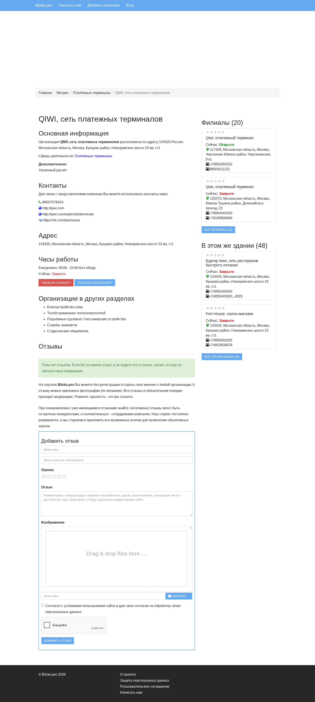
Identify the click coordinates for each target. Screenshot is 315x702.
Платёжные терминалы (92, 93)
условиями (72, 606)
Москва (62, 93)
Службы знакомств (62, 325)
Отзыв (46, 487)
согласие (141, 606)
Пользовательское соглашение (145, 686)
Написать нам (70, 5)
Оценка (47, 470)
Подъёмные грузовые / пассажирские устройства (86, 319)
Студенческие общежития (67, 331)
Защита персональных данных (144, 680)
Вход (130, 5)
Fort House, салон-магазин (229, 314)
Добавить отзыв (57, 640)
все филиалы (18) (218, 229)
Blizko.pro (43, 5)
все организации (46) (222, 356)
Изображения (52, 522)
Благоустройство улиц (65, 307)
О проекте (128, 674)
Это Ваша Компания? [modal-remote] (94, 282)
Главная (45, 93)
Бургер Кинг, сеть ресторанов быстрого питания (232, 263)
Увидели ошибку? (56, 282)
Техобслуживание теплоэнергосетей (76, 313)
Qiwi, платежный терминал (230, 138)
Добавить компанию (103, 5)
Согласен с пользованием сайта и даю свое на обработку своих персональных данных (113, 609)
